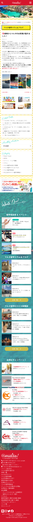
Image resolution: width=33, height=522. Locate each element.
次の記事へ (27, 92)
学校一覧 (4, 472)
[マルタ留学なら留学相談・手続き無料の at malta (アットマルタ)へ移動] (2, 22)
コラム (6, 163)
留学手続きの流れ (7, 480)
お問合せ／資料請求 (7, 488)
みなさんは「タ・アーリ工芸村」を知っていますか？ (16, 128)
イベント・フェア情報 (10, 161)
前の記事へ (5, 92)
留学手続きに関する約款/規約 (11, 498)
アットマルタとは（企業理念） (13, 492)
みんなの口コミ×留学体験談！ (13, 172)
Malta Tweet (7, 156)
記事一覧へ (15, 300)
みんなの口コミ (6, 474)
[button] (3, 186)
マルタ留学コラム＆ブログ (11, 167)
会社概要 (4, 490)
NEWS (5, 158)
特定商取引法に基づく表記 (10, 500)
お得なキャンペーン (7, 482)
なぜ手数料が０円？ (7, 478)
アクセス (4, 496)
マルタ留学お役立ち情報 (11, 165)
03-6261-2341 (7, 461)
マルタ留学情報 (6, 476)
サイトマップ (5, 506)
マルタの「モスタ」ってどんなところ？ (15, 120)
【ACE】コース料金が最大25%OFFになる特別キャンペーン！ (16, 124)
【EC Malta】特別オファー (12, 135)
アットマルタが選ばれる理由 (10, 486)
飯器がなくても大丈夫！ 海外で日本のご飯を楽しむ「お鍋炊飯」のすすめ (16, 132)
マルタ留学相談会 (9, 170)
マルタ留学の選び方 (7, 470)
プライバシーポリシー (8, 502)
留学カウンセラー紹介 (10, 494)
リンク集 (4, 504)
